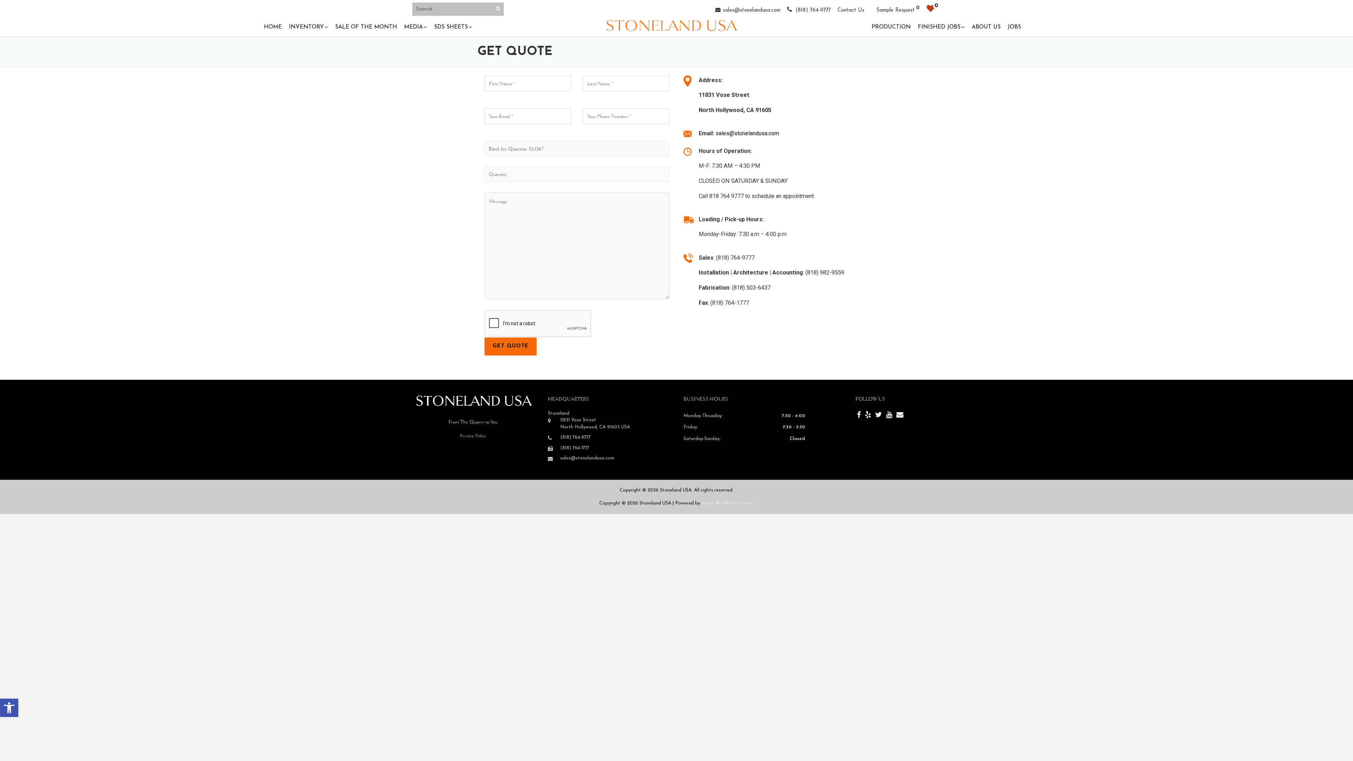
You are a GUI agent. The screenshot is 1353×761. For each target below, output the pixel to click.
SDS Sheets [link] (451, 27)
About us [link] (986, 27)
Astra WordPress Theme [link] (728, 503)
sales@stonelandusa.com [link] (751, 10)
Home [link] (273, 27)
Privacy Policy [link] (473, 436)
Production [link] (891, 27)
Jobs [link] (1014, 27)
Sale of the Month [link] (366, 27)
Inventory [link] (306, 27)
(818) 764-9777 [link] (812, 10)
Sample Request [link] (895, 10)
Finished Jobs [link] (939, 27)
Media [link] (413, 27)
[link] (9, 708)
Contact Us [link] (851, 10)
